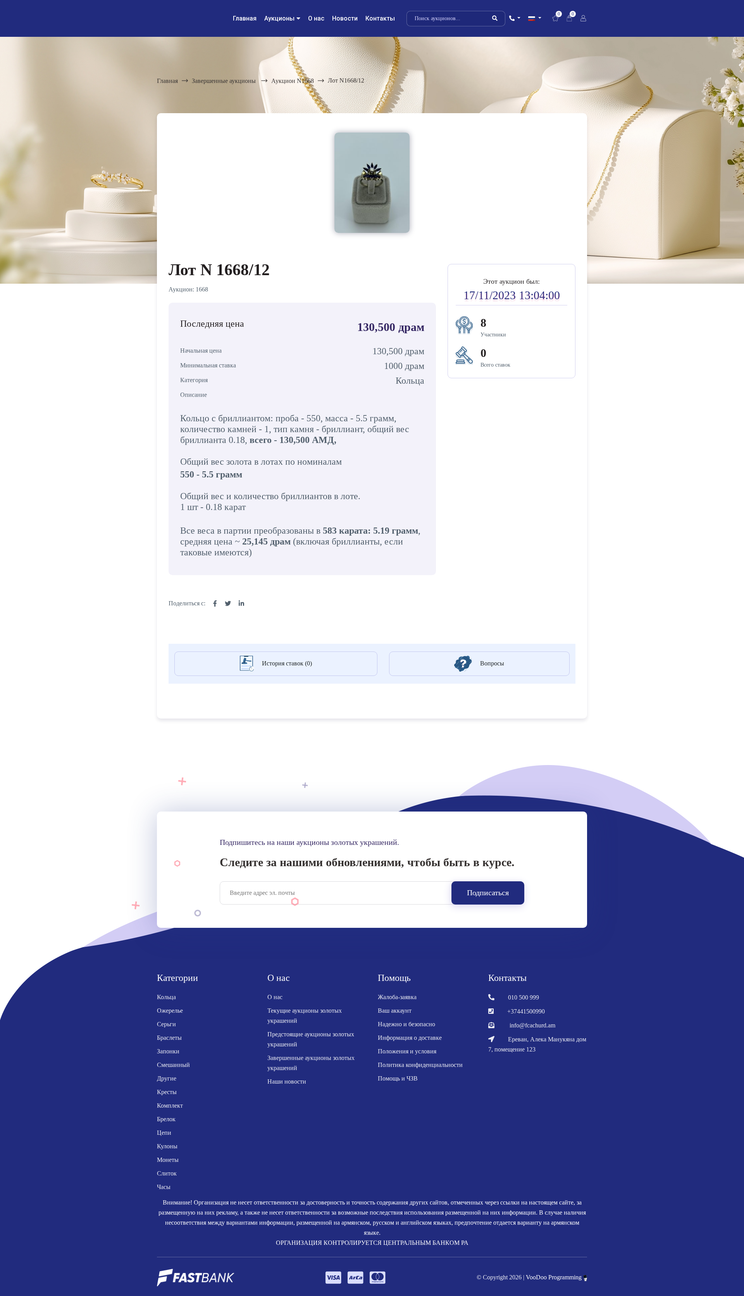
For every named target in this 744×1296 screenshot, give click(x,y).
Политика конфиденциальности (420, 1065)
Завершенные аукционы (224, 81)
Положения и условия (407, 1051)
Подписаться (488, 892)
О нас (316, 18)
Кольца (166, 997)
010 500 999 (523, 997)
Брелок (166, 1119)
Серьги (166, 1024)
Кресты (167, 1092)
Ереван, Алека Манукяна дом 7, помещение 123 (537, 1044)
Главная (245, 18)
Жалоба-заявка (397, 997)
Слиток (167, 1173)
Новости (345, 18)
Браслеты (169, 1037)
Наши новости (286, 1081)
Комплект (170, 1105)
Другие (166, 1078)
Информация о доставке (410, 1037)
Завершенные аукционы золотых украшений (311, 1063)
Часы (163, 1187)
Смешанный (173, 1065)
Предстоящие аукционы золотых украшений (310, 1039)
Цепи (164, 1132)
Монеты (168, 1159)
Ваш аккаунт (395, 1010)
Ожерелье (170, 1010)
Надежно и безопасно (406, 1024)
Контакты (380, 18)
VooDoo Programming (554, 1277)
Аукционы (279, 18)
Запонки (168, 1051)
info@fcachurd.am (532, 1025)
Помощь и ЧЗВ (398, 1078)
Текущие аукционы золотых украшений (304, 1015)
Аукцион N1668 (292, 81)
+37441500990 (526, 1011)
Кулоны (167, 1146)
